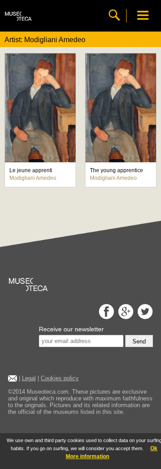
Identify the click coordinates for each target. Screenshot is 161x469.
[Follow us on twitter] (144, 317)
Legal (29, 378)
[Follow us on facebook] (105, 317)
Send (139, 341)
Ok (153, 448)
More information (87, 456)
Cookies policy (60, 378)
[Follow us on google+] (124, 317)
